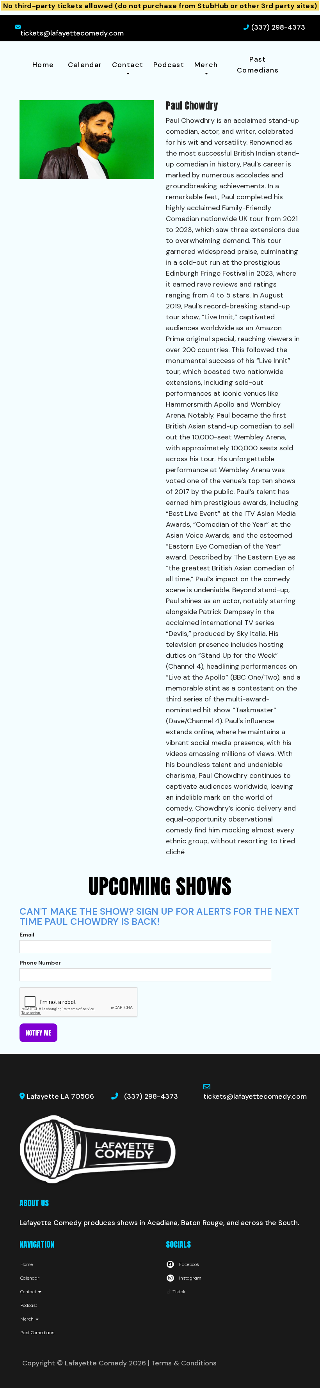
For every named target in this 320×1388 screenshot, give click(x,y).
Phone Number (40, 962)
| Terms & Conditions (182, 1363)
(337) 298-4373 (278, 27)
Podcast (169, 64)
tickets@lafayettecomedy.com (72, 33)
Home (43, 64)
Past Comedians (258, 65)
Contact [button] (128, 64)
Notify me (38, 1032)
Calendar (85, 64)
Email (27, 934)
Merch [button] (206, 64)
